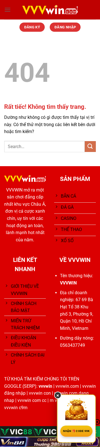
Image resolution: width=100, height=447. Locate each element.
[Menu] (7, 9)
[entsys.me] (50, 9)
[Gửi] (90, 146)
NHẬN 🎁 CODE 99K (76, 431)
